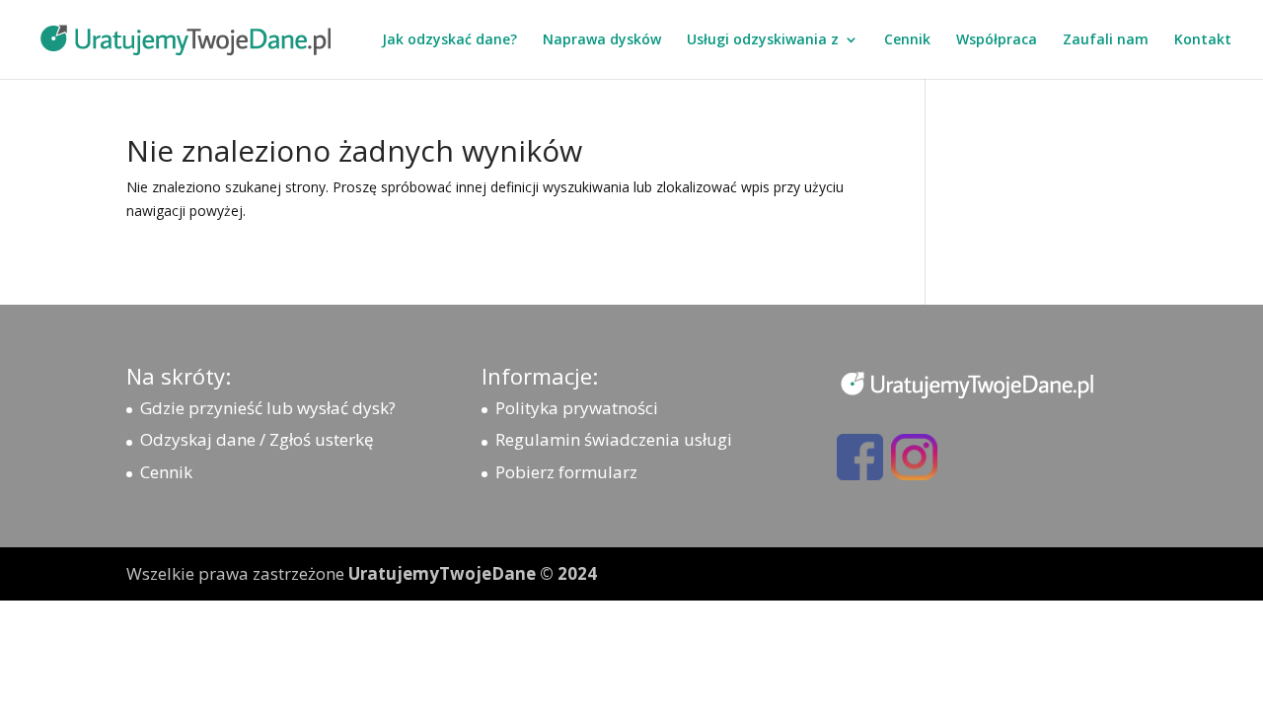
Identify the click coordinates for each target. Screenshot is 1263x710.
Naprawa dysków (602, 40)
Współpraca (996, 40)
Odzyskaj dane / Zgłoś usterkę (257, 439)
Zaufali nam (1106, 40)
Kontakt (1202, 40)
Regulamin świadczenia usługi (613, 439)
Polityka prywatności (576, 407)
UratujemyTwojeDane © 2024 (472, 573)
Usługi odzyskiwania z (763, 40)
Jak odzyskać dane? (449, 40)
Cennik (907, 40)
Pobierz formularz (566, 472)
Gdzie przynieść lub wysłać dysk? (268, 407)
